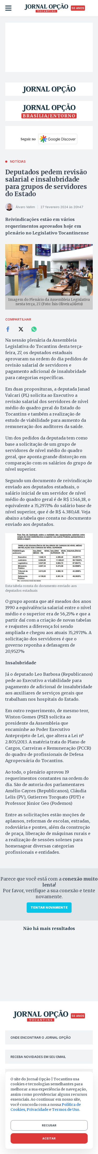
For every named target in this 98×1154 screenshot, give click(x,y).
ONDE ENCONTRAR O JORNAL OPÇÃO (40, 1038)
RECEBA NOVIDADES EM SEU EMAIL (38, 1057)
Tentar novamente (49, 907)
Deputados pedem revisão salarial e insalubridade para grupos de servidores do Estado (46, 183)
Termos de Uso (65, 1109)
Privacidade (37, 1109)
